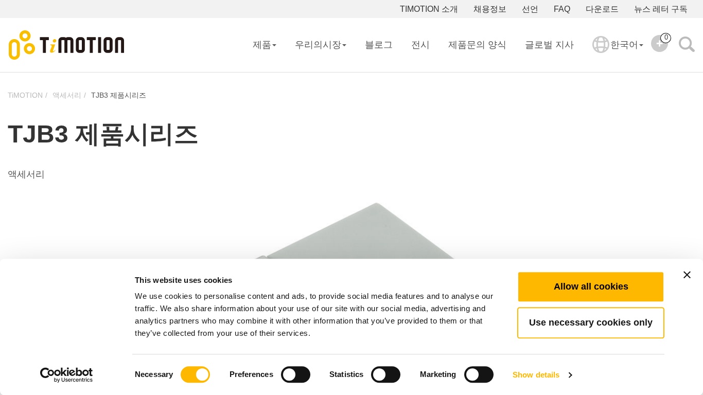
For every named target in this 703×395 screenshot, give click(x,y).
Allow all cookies (591, 286)
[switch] (295, 374)
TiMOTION (25, 95)
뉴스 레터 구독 (661, 9)
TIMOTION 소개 (429, 9)
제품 (262, 45)
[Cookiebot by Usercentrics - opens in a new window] (67, 375)
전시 (420, 45)
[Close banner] (687, 274)
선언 (530, 9)
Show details (536, 374)
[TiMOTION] (67, 45)
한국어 (624, 45)
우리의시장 (318, 45)
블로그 (379, 45)
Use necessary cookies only (591, 322)
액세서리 (66, 95)
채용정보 (489, 9)
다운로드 (602, 9)
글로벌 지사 (549, 45)
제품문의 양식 (477, 45)
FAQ (562, 9)
